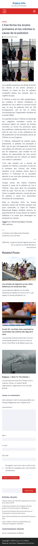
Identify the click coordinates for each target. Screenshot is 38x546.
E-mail (5, 445)
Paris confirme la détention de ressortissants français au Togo (19, 517)
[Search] (34, 11)
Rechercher (29, 490)
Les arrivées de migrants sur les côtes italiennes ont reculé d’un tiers (17, 285)
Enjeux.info (19, 3)
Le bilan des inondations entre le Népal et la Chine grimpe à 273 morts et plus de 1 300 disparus (17, 507)
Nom (4, 435)
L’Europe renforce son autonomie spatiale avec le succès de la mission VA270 (19, 502)
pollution (9, 224)
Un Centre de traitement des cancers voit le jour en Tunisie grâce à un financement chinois (17, 512)
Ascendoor (12, 543)
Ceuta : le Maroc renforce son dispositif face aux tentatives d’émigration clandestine (16, 523)
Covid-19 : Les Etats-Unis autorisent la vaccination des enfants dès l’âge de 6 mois (17, 331)
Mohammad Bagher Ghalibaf (22, 221)
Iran (9, 221)
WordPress (30, 543)
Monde (4, 22)
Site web (5, 455)
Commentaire (7, 407)
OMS (4, 224)
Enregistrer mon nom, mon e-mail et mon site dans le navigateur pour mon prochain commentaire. (20, 468)
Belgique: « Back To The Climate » (16, 377)
